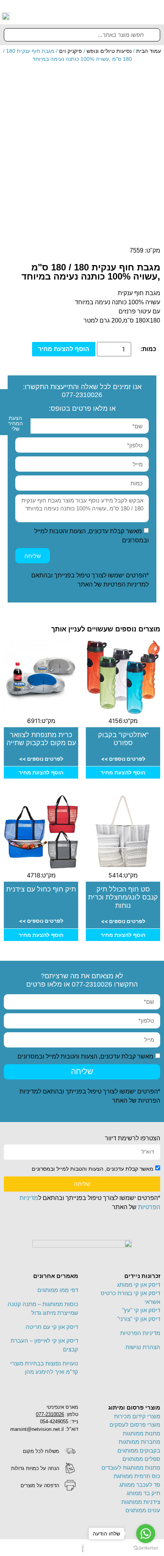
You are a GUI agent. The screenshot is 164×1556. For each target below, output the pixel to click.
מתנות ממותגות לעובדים (130, 1467)
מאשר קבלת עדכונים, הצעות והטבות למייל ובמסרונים (85, 1056)
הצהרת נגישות (142, 1347)
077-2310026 (82, 395)
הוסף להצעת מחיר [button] (123, 772)
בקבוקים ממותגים (138, 1450)
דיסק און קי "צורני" (138, 1319)
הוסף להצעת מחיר (63, 349)
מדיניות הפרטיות (124, 584)
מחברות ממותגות (139, 1441)
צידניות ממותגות (140, 1502)
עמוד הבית (148, 51)
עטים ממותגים (142, 1510)
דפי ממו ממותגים (57, 1290)
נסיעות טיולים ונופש (109, 51)
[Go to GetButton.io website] (145, 1548)
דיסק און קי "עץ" (141, 1310)
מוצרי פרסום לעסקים (134, 1424)
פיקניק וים (70, 51)
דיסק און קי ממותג (138, 1284)
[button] (155, 16)
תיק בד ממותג (143, 1493)
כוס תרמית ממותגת (137, 1476)
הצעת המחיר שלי (15, 423)
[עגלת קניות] (130, 15)
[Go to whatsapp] (145, 1533)
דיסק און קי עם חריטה (52, 1327)
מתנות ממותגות (141, 1433)
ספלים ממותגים (141, 1459)
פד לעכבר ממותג (139, 1484)
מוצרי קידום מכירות (137, 1416)
